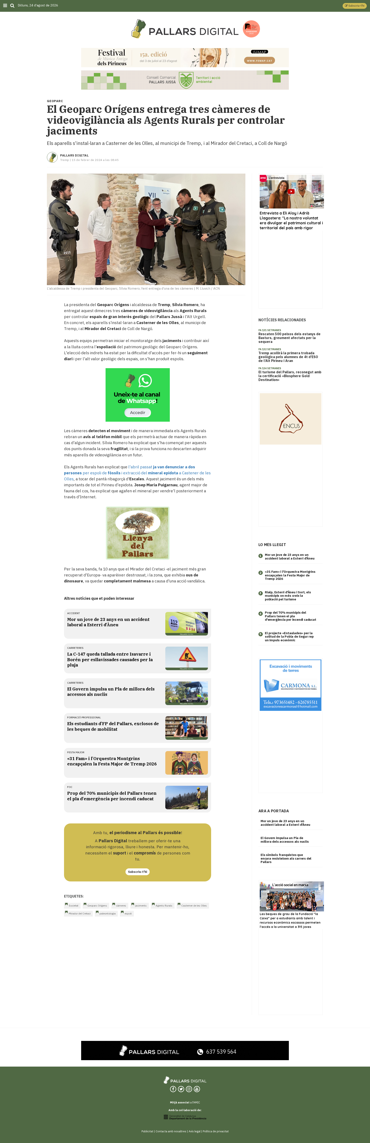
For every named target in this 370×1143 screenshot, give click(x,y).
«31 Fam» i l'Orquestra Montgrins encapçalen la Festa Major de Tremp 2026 (112, 761)
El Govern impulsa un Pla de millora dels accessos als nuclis (285, 840)
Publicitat (147, 1131)
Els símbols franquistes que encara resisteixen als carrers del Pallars (286, 858)
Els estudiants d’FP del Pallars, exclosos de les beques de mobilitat (113, 726)
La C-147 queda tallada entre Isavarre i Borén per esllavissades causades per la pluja (110, 659)
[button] (355, 6)
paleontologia (108, 913)
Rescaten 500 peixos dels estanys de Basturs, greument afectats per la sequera (289, 338)
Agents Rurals (164, 905)
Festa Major (75, 752)
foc (69, 787)
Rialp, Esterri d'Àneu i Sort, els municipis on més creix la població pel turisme (288, 595)
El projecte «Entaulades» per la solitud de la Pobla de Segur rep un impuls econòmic (289, 636)
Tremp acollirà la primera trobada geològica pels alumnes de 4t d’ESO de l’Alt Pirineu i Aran (288, 357)
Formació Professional (84, 717)
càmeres (121, 905)
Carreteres (75, 647)
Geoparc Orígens (97, 905)
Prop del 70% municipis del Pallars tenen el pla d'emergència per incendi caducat (112, 795)
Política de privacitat (216, 1131)
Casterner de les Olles (194, 905)
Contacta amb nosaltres (171, 1131)
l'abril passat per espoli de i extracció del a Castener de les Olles (137, 472)
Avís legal (194, 1131)
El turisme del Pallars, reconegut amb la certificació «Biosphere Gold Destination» (289, 376)
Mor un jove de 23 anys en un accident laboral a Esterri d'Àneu (108, 622)
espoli (128, 913)
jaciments (141, 905)
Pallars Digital (74, 155)
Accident (73, 613)
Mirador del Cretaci (80, 913)
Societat (73, 905)
